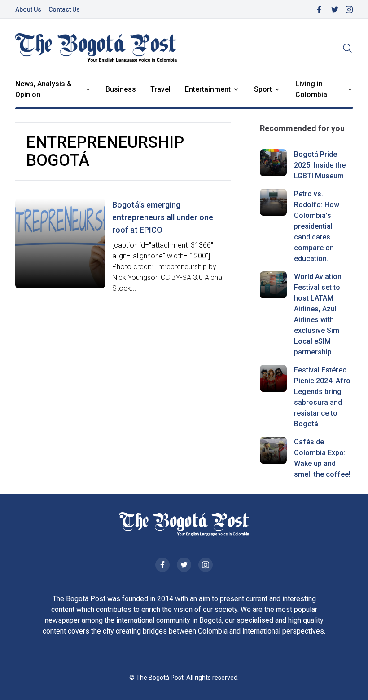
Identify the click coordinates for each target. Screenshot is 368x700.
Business (120, 89)
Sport (263, 89)
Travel (160, 89)
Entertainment (208, 89)
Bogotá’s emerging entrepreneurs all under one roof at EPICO (162, 217)
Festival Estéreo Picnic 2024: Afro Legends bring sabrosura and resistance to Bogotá (322, 397)
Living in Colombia (311, 89)
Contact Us (64, 9)
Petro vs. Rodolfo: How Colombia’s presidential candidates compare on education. (316, 226)
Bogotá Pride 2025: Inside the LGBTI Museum (320, 165)
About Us (28, 9)
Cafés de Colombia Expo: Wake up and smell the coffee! (322, 458)
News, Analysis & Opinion (43, 89)
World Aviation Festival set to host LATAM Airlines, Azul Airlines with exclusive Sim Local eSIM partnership (318, 314)
